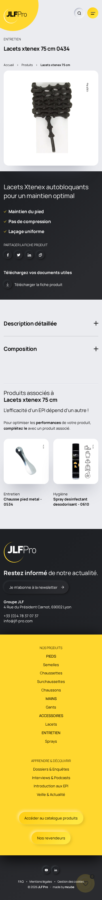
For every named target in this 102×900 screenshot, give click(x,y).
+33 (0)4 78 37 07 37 (21, 615)
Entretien (51, 732)
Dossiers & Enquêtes (51, 769)
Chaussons (51, 690)
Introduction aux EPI (51, 785)
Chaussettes (51, 672)
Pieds (51, 656)
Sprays (51, 741)
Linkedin (30, 255)
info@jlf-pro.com (18, 620)
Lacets (51, 724)
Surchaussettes (51, 681)
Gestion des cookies (71, 881)
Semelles (51, 664)
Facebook (8, 255)
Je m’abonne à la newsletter (33, 587)
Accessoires (51, 715)
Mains (51, 698)
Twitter (18, 255)
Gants (51, 707)
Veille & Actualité (51, 794)
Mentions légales (40, 881)
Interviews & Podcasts (51, 777)
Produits (27, 65)
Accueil (9, 65)
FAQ (21, 881)
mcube (69, 887)
